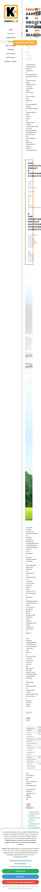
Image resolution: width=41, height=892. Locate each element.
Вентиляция (11, 45)
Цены (11, 29)
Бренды (11, 49)
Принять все (20, 871)
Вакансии (11, 53)
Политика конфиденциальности (20, 860)
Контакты (11, 57)
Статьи (11, 41)
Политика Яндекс (20, 863)
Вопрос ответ (11, 61)
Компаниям (11, 37)
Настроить (20, 876)
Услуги (11, 33)
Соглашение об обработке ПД (20, 866)
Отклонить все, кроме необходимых (20, 882)
